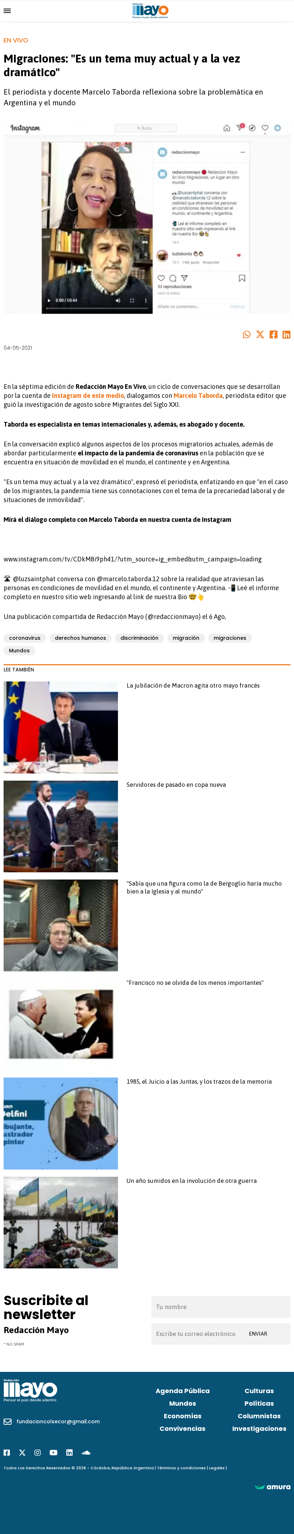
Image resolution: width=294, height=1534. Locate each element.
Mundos (19, 650)
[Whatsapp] (247, 335)
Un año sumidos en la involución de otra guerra (192, 1180)
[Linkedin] (286, 335)
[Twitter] (260, 335)
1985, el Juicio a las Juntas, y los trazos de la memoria (199, 1081)
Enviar (258, 1334)
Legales (217, 1468)
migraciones (230, 638)
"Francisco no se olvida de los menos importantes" (195, 982)
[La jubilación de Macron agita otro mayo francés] (61, 727)
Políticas (259, 1403)
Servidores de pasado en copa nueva (176, 784)
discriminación (139, 638)
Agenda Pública (183, 1390)
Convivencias (182, 1428)
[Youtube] (53, 1452)
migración (186, 638)
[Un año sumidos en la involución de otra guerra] (61, 1222)
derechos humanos (80, 638)
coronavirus (25, 638)
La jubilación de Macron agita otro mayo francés (193, 685)
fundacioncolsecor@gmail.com (58, 1421)
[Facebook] (274, 335)
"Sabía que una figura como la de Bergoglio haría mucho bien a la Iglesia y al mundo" (204, 887)
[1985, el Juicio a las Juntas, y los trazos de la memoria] (61, 1123)
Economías (182, 1415)
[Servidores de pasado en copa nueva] (61, 826)
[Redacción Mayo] (151, 10)
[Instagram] (37, 1452)
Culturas (259, 1390)
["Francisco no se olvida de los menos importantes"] (61, 1024)
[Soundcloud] (85, 1452)
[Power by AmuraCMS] (272, 1486)
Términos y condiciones (181, 1468)
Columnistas (259, 1415)
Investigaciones (259, 1428)
